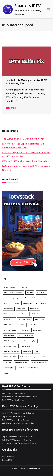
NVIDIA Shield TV (10, 357)
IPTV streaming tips (29, 341)
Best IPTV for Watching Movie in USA (18, 413)
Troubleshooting (33, 367)
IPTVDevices (21, 308)
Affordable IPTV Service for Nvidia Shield (19, 397)
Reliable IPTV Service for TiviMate (16, 440)
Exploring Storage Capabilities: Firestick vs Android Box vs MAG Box (23, 145)
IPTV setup (33, 324)
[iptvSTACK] (22, 231)
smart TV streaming (21, 362)
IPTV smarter (24, 330)
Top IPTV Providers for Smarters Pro (17, 437)
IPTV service (8, 324)
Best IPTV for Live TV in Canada (15, 420)
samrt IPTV (42, 357)
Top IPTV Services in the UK (14, 417)
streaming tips (9, 367)
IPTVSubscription (10, 346)
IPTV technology (25, 346)
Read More (10, 108)
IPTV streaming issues (11, 341)
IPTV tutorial (27, 351)
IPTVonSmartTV (9, 319)
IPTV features (34, 308)
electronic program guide (12, 298)
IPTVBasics (15, 303)
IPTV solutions (37, 330)
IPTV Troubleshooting (11, 351)
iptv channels (8, 308)
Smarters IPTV (27, 5)
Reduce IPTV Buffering (27, 357)
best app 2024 (24, 287)
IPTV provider (39, 319)
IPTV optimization (25, 319)
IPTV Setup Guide (10, 330)
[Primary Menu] (48, 9)
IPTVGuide (35, 314)
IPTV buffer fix (41, 303)
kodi (36, 351)
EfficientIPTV (41, 292)
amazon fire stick (9, 287)
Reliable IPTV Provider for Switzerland (18, 423)
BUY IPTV (30, 292)
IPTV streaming (9, 335)
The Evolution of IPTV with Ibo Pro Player (23, 139)
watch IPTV (7, 373)
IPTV (5, 303)
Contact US (7, 460)
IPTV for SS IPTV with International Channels (24, 161)
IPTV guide (24, 314)
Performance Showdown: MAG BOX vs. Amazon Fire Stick (26, 168)
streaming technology (39, 362)
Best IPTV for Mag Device (13, 400)
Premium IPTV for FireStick (13, 393)
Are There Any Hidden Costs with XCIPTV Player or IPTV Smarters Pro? (26, 154)
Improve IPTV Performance (34, 298)
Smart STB (7, 362)
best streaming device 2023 (13, 292)
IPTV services (21, 324)
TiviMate (21, 367)
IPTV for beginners (10, 314)
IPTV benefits (27, 303)
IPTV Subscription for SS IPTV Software (19, 443)
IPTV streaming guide (26, 335)
